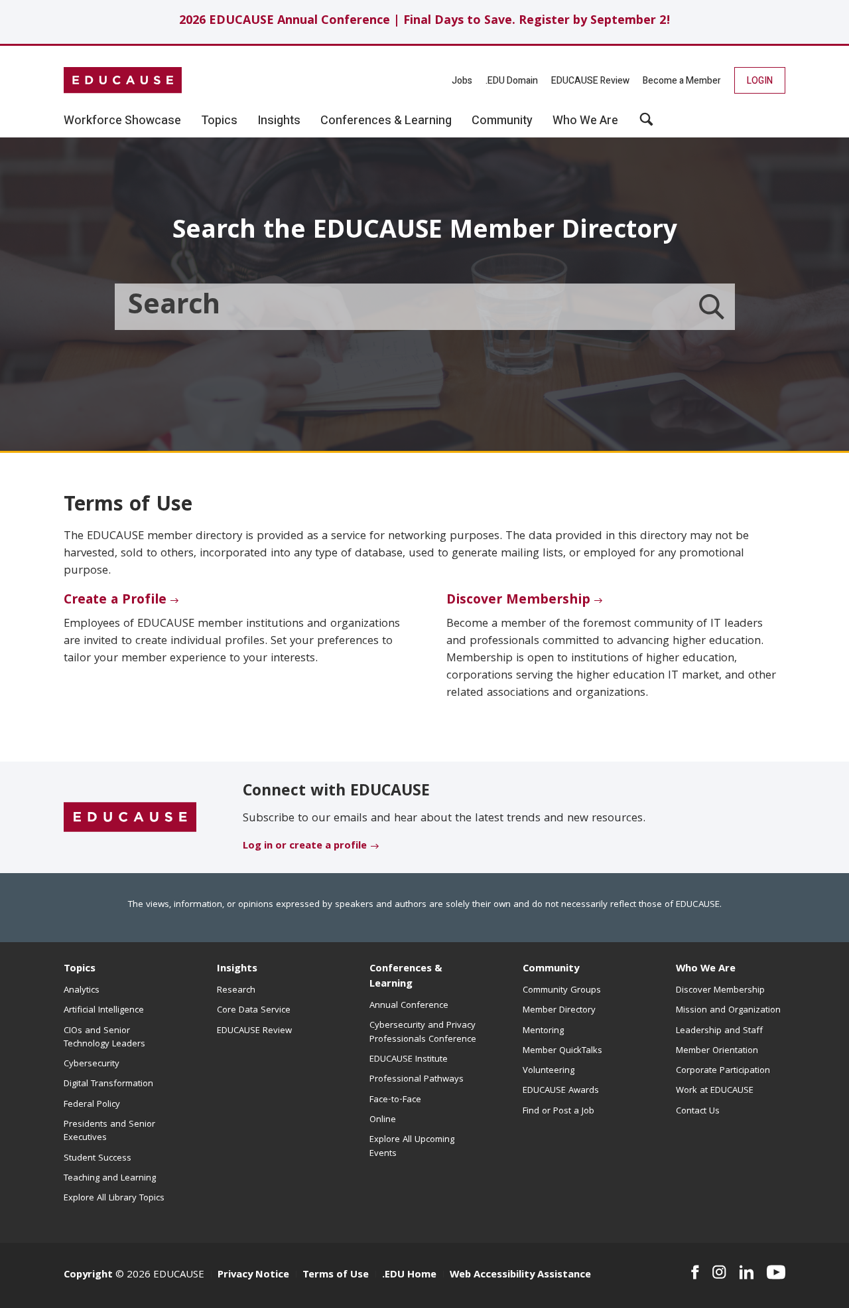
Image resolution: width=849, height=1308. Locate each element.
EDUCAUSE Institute (408, 1059)
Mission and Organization (728, 1010)
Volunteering (548, 1071)
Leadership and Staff (719, 1031)
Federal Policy (92, 1105)
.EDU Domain (512, 81)
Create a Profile (115, 601)
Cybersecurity (91, 1064)
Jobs (462, 81)
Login (760, 81)
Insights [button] (278, 120)
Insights (237, 969)
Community (551, 969)
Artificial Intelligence (104, 1010)
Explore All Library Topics (114, 1198)
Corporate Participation (723, 1071)
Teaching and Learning (110, 1178)
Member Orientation (717, 1051)
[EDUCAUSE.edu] (123, 80)
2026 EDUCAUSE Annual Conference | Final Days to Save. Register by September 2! (425, 21)
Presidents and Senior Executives (109, 1131)
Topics (80, 969)
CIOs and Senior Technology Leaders (104, 1038)
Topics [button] (219, 120)
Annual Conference (408, 1006)
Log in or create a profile (305, 846)
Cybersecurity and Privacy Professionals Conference (422, 1032)
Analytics (81, 990)
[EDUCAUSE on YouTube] (776, 1272)
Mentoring (543, 1031)
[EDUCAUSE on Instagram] (719, 1272)
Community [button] (502, 120)
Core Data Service (254, 1010)
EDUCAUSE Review (590, 81)
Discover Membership (518, 601)
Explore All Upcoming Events (411, 1147)
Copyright (88, 1275)
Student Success (97, 1158)
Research (236, 990)
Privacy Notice (253, 1275)
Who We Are (706, 969)
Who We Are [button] (585, 120)
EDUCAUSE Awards (561, 1091)
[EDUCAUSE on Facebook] (694, 1272)
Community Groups (562, 990)
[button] (646, 124)
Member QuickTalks (562, 1051)
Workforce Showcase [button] (122, 120)
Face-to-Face (395, 1100)
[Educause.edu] (130, 818)
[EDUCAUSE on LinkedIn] (747, 1272)
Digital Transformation (108, 1084)
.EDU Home (409, 1275)
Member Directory (559, 1010)
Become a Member (682, 81)
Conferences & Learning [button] (386, 120)
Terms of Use (335, 1275)
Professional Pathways (416, 1079)
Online (382, 1120)
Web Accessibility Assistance (520, 1275)
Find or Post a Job (558, 1111)
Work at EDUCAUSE (714, 1091)
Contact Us (698, 1111)
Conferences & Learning (405, 977)
